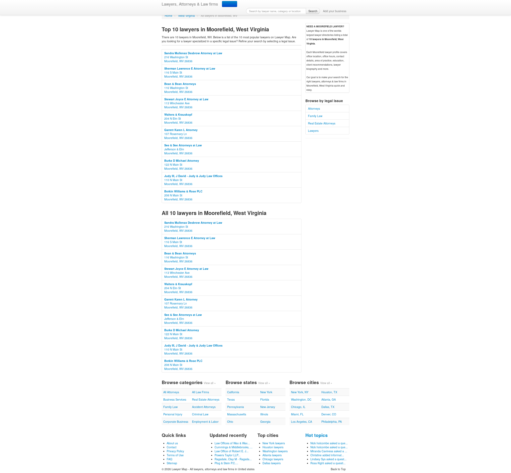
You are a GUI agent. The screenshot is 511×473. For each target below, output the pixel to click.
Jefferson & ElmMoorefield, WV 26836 (183, 149)
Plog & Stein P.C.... (226, 463)
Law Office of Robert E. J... (232, 451)
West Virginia (186, 16)
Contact (171, 447)
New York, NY (299, 392)
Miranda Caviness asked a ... (328, 451)
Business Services (174, 399)
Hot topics (316, 435)
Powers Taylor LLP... (227, 455)
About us (172, 443)
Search (312, 11)
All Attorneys (171, 392)
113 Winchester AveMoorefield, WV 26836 (186, 103)
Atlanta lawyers (272, 455)
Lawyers (313, 131)
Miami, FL (297, 414)
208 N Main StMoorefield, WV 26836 (183, 195)
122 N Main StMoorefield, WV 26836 (181, 164)
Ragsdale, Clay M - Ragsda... (233, 459)
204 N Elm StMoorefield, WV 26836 (178, 118)
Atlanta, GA (328, 399)
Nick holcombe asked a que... (329, 443)
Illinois (264, 414)
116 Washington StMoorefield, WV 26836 (180, 88)
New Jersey (267, 407)
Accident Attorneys (204, 407)
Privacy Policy (175, 451)
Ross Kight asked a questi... (328, 463)
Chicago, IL (298, 407)
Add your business (334, 11)
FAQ (169, 459)
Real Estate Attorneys (321, 123)
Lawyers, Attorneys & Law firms (190, 4)
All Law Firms (200, 392)
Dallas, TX (327, 407)
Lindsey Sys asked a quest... (328, 459)
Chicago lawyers (272, 459)
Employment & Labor (205, 422)
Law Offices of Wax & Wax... (232, 443)
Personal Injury (172, 414)
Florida (264, 399)
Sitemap (172, 463)
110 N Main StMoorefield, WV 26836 (193, 180)
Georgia (265, 422)
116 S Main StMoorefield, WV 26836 (189, 72)
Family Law (315, 116)
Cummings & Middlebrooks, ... (234, 447)
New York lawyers (273, 443)
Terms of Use (175, 455)
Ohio (230, 422)
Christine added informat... (327, 455)
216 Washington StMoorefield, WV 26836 (193, 57)
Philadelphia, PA (331, 422)
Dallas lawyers (271, 463)
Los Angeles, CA (301, 422)
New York (266, 392)
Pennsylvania (235, 407)
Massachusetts (236, 414)
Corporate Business (175, 422)
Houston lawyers (272, 447)
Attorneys (314, 108)
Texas (231, 399)
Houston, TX (329, 392)
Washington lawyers (275, 451)
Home (168, 16)
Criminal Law (200, 414)
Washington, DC (301, 399)
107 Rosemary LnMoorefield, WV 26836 (181, 134)
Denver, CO (328, 414)
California (233, 392)
